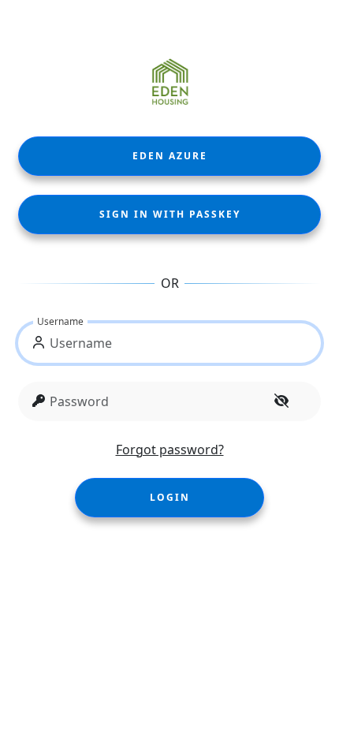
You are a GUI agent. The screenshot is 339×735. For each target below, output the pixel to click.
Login (170, 497)
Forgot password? (170, 449)
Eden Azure (169, 155)
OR (170, 283)
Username (60, 321)
